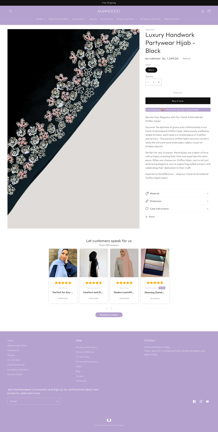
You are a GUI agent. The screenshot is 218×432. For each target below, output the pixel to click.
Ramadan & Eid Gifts (17, 369)
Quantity (149, 76)
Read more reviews (109, 315)
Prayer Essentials (16, 364)
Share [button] (152, 216)
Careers (80, 376)
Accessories (13, 350)
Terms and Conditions (87, 361)
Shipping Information (86, 347)
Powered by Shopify (116, 425)
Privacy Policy (83, 356)
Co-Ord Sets (13, 360)
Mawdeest (105, 425)
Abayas (11, 355)
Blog (78, 371)
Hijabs (10, 340)
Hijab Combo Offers (17, 345)
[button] (10, 11)
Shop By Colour (15, 374)
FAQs (78, 366)
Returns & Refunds (85, 352)
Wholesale (81, 381)
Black (151, 70)
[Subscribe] (57, 401)
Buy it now (178, 100)
